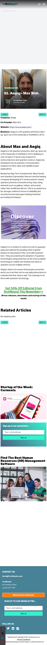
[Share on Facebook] (2, 629)
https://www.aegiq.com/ (20, 127)
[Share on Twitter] (2, 633)
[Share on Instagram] (2, 642)
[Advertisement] (23, 37)
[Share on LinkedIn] (2, 638)
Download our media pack (23, 595)
